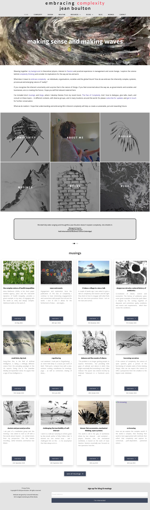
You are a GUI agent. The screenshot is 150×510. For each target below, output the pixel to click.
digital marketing (23, 497)
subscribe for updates (114, 98)
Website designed (18, 495)
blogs (41, 95)
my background (34, 71)
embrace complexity (38, 79)
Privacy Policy (26, 488)
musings (32, 95)
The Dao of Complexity (91, 95)
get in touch (131, 98)
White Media (34, 497)
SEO (15, 497)
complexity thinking (26, 74)
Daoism (70, 71)
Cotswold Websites (32, 495)
